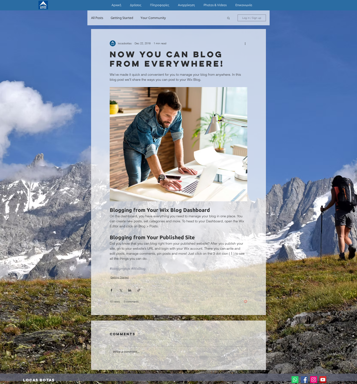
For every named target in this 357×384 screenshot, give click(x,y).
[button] (228, 17)
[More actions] (245, 43)
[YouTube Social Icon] (322, 379)
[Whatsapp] (295, 379)
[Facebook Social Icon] (304, 379)
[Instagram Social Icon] (313, 379)
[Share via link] (139, 290)
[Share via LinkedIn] (129, 290)
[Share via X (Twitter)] (120, 290)
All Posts (97, 18)
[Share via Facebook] (111, 290)
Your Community (153, 18)
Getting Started (122, 18)
